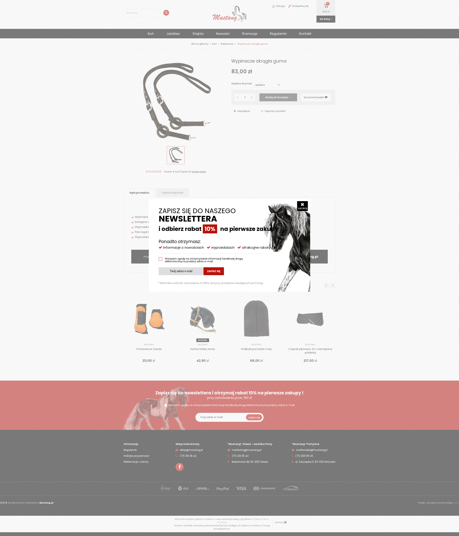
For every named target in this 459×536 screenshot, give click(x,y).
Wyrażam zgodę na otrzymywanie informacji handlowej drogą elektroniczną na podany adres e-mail (204, 260)
